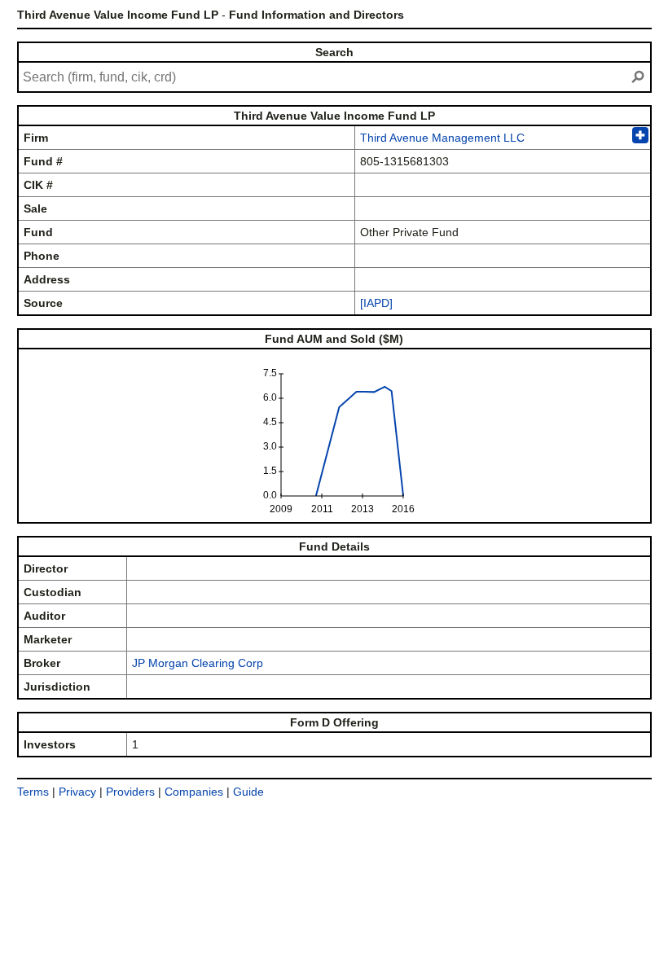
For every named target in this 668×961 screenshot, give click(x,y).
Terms (33, 791)
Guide (248, 791)
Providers (130, 791)
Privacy (77, 791)
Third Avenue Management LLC (442, 137)
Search (334, 52)
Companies (194, 791)
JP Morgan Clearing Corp (197, 662)
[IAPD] (376, 302)
